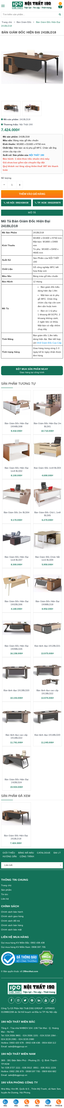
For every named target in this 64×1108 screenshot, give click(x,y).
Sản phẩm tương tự (18, 383)
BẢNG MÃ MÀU (26, 852)
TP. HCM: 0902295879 (49, 202)
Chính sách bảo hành (12, 912)
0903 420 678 (16, 1043)
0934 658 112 (49, 1043)
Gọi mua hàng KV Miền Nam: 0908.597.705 (23, 947)
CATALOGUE (43, 852)
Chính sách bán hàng (12, 925)
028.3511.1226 (48, 1067)
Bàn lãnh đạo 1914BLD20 (47, 735)
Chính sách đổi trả (10, 921)
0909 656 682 (49, 1071)
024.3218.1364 (48, 1035)
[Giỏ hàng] (60, 7)
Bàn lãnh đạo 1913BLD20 (16, 690)
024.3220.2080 (26, 1039)
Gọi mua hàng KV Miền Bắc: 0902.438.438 (23, 942)
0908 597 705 (33, 1071)
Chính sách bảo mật (11, 929)
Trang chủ (6, 885)
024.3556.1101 (30, 1035)
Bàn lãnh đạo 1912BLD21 (47, 646)
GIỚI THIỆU (9, 852)
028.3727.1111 (12, 1067)
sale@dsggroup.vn (17, 1046)
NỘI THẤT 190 (36, 155)
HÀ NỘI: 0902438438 (17, 202)
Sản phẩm (6, 890)
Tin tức (4, 894)
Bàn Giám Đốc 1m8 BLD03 (47, 468)
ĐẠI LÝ (57, 852)
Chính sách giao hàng (12, 916)
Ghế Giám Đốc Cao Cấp (49, 343)
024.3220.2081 (8, 1039)
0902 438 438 (33, 1043)
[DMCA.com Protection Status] (46, 960)
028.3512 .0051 (30, 1067)
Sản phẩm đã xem (15, 796)
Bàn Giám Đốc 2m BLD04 (17, 512)
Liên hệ (5, 899)
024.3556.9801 (13, 1035)
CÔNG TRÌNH (27, 856)
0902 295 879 (16, 1071)
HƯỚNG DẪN (10, 856)
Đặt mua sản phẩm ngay (32, 371)
